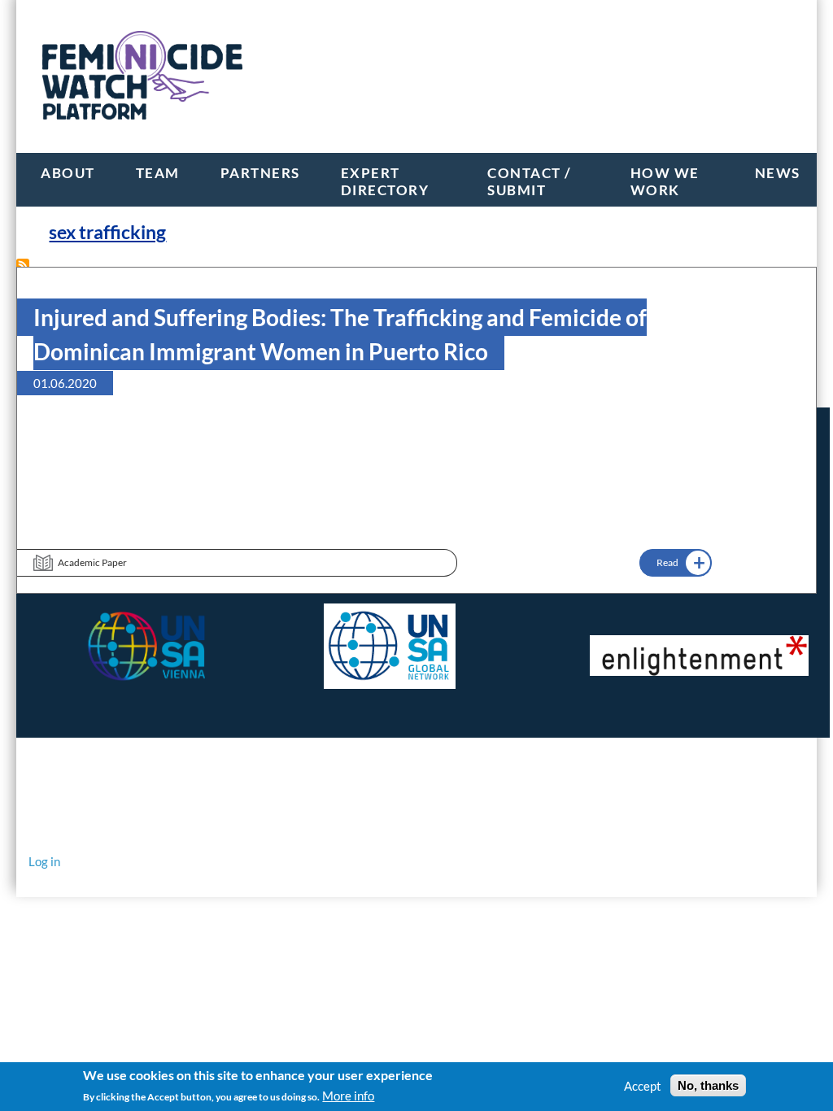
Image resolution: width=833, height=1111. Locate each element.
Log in (44, 861)
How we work (665, 181)
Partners (260, 172)
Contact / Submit (529, 181)
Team (158, 172)
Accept (642, 1085)
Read (667, 562)
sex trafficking (107, 232)
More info (348, 1095)
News (777, 172)
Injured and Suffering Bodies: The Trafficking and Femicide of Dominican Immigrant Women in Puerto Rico (340, 334)
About (68, 172)
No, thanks (708, 1085)
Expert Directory (385, 181)
